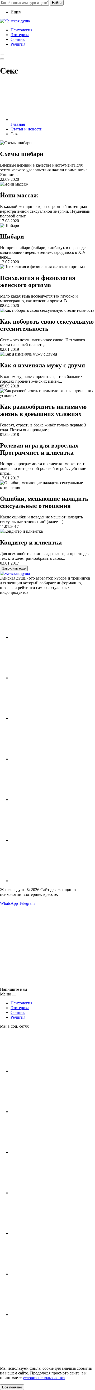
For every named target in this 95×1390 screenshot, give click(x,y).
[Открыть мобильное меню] (2, 59)
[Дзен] (50, 840)
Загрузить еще (14, 568)
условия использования (44, 1378)
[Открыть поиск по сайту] (2, 54)
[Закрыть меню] (14, 995)
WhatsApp (9, 903)
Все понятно (12, 1387)
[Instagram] (50, 677)
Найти (56, 3)
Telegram (27, 903)
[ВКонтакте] (50, 637)
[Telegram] (50, 799)
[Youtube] (50, 718)
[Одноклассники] (50, 759)
